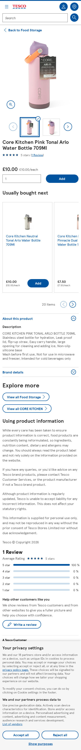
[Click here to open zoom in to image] (11, 104)
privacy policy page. (15, 670)
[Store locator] (74, 7)
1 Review (37, 155)
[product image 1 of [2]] (40, 75)
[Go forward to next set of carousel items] (72, 304)
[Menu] (6, 7)
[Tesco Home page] (19, 7)
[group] (27, 248)
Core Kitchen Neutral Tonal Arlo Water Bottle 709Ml (23, 240)
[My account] (63, 7)
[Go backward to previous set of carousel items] (63, 304)
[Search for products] (74, 17)
